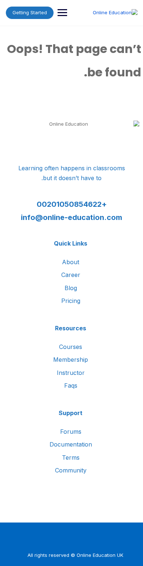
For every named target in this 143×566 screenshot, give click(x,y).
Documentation (71, 444)
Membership (70, 359)
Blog (71, 288)
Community (71, 470)
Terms (71, 457)
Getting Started (29, 12)
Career (70, 274)
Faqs (70, 385)
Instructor (71, 372)
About (70, 262)
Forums (70, 431)
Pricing (70, 300)
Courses (70, 346)
